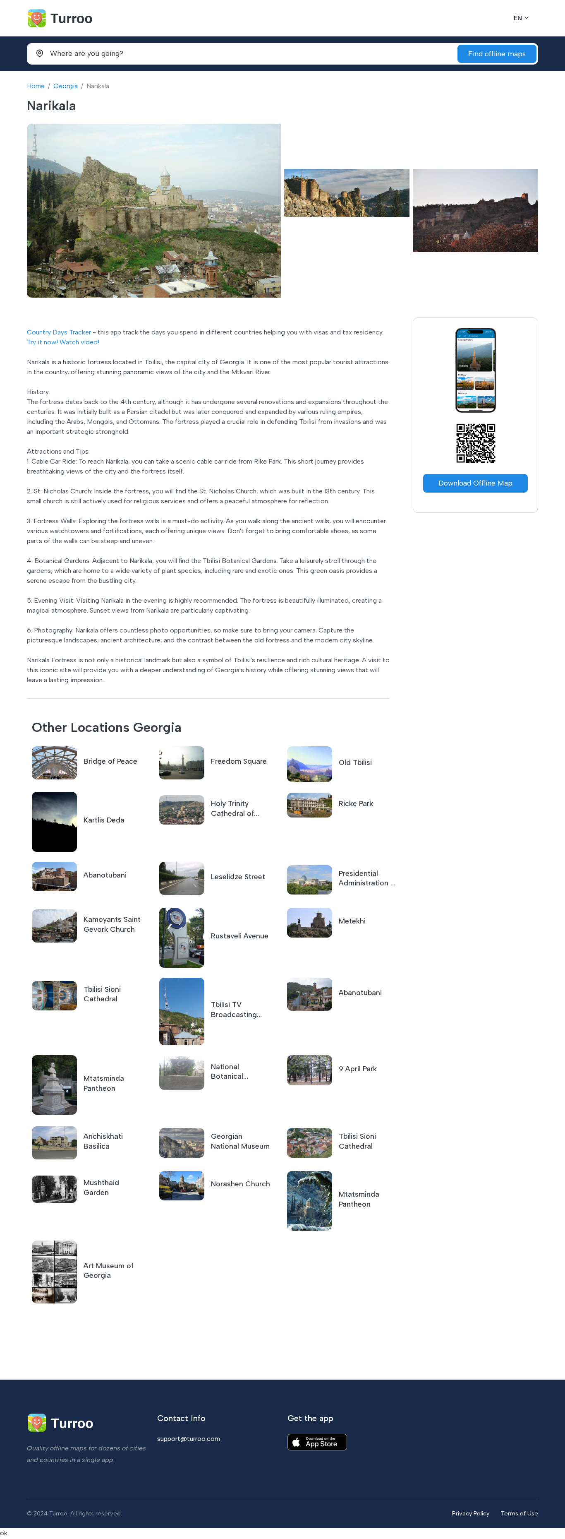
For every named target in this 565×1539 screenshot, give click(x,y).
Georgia (65, 86)
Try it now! (42, 342)
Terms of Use (519, 1513)
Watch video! (79, 342)
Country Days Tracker (59, 332)
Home (36, 86)
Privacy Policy (470, 1513)
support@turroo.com (188, 1439)
